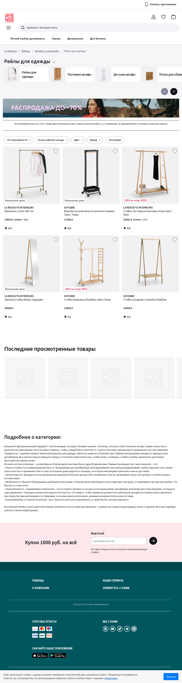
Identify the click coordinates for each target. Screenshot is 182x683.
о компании (40, 588)
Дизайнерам (75, 38)
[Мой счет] (153, 17)
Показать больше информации (91, 604)
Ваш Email (97, 533)
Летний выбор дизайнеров (27, 38)
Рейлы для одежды (75, 51)
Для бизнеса (98, 38)
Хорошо (171, 676)
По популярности (17, 139)
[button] (173, 17)
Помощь (38, 580)
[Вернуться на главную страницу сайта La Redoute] (9, 18)
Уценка (56, 38)
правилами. (111, 678)
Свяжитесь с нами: (116, 588)
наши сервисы (113, 580)
